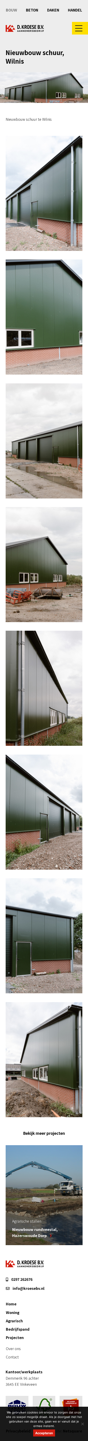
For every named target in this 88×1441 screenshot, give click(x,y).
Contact (12, 1357)
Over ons (13, 1348)
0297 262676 (21, 1279)
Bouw (11, 10)
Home (11, 1304)
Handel (75, 10)
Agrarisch (14, 1320)
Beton (32, 10)
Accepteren (44, 1433)
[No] (82, 1424)
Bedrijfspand (18, 1329)
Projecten (15, 1337)
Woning (12, 1312)
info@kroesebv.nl (28, 1288)
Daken (53, 10)
